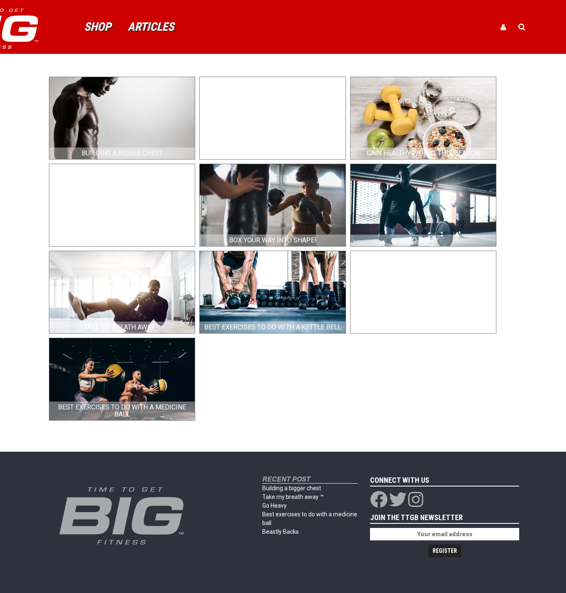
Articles (151, 27)
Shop (97, 27)
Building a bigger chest (291, 488)
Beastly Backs (280, 531)
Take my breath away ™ (293, 497)
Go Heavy (274, 505)
